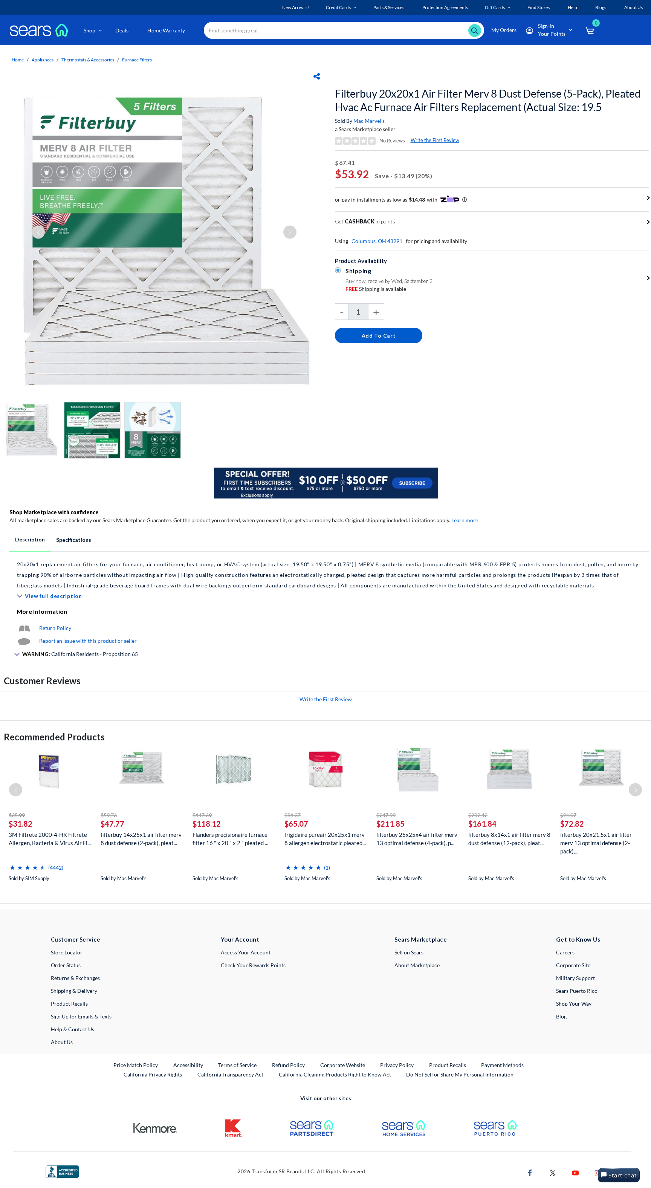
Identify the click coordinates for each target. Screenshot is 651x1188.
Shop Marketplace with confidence (54, 512)
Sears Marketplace (420, 939)
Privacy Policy (397, 1065)
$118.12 (207, 823)
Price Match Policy (135, 1065)
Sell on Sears (408, 952)
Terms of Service (237, 1065)
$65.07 (296, 823)
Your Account (240, 939)
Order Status (66, 965)
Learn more (464, 520)
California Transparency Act (230, 1074)
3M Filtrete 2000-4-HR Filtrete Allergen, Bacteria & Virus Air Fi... (50, 838)
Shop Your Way (573, 1003)
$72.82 (572, 823)
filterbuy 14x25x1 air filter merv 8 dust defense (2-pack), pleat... (141, 838)
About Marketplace (417, 965)
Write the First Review (435, 140)
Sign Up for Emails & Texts (81, 1016)
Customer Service (75, 939)
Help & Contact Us (72, 1029)
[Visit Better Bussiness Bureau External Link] (62, 1171)
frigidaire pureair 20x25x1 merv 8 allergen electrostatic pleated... (325, 838)
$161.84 (482, 823)
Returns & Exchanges (75, 978)
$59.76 (109, 815)
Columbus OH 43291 (376, 241)
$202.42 (477, 815)
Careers (565, 952)
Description (30, 539)
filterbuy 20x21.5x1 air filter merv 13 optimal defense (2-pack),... (596, 843)
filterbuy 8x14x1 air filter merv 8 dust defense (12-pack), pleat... (509, 838)
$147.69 (202, 815)
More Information (42, 611)
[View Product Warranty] (24, 628)
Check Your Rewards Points (253, 965)
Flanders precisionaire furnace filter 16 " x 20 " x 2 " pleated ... (230, 838)
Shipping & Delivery (74, 991)
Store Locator (67, 952)
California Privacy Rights (153, 1074)
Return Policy (55, 628)
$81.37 (292, 815)
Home (18, 60)
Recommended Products (54, 736)
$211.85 (390, 823)
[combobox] (344, 30)
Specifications (73, 540)
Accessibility (188, 1065)
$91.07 (568, 815)
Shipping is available (375, 289)
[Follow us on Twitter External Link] (552, 1172)
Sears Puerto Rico (577, 991)
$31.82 (20, 823)
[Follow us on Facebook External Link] (530, 1172)
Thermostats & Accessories (87, 60)
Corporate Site (573, 965)
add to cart (379, 335)
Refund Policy (288, 1065)
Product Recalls (69, 1003)
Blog (561, 1016)
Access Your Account (245, 952)
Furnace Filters (137, 60)
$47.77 (112, 823)
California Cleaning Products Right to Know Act (335, 1074)
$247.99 (386, 815)
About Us (62, 1042)
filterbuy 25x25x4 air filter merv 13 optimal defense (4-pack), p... (416, 838)
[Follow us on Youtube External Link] (575, 1172)
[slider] (27, 864)
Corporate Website (343, 1064)
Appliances (42, 60)
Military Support (575, 978)
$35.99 (17, 815)
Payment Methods (502, 1065)
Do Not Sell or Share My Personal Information (459, 1074)
